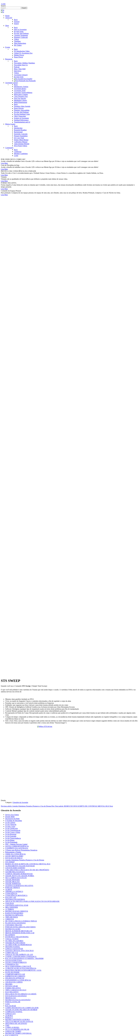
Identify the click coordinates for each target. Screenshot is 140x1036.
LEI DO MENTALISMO (14, 856)
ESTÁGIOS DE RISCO (13, 858)
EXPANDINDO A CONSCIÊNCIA (18, 980)
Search (3, 6)
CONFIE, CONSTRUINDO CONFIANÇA (20, 956)
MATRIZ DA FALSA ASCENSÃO (18, 1000)
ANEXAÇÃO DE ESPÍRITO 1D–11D (19, 954)
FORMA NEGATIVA (13, 988)
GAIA (7, 1004)
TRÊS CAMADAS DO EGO (15, 990)
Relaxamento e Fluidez (13, 852)
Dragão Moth (10, 817)
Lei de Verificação (11, 828)
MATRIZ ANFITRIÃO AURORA (17, 1019)
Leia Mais (4, 163)
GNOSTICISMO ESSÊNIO (15, 868)
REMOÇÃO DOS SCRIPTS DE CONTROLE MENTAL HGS (27, 864)
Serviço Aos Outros (12, 815)
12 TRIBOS (9, 909)
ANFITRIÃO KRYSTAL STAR (16, 905)
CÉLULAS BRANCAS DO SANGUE (19, 1021)
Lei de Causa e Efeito (12, 832)
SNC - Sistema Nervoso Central (16, 844)
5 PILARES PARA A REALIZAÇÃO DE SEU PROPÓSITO (27, 870)
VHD (7, 1025)
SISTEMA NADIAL (12, 947)
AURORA (9, 1016)
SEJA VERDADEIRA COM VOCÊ (18, 966)
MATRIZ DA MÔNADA (14, 915)
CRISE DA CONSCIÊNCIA (15, 854)
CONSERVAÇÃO (11, 964)
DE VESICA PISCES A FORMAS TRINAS (21, 921)
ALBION (8, 889)
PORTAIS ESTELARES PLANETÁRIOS (20, 927)
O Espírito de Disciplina (13, 821)
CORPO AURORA (12, 1027)
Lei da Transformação (12, 830)
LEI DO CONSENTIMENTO (16, 962)
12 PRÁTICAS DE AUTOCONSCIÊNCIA (20, 968)
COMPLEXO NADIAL (13, 1012)
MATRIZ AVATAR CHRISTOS (16, 911)
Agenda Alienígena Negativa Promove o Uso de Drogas (24, 860)
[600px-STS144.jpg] (70, 762)
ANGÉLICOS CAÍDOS (14, 982)
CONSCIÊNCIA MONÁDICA (16, 895)
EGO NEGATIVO (11, 992)
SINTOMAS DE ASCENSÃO (16, 1023)
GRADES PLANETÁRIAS (15, 943)
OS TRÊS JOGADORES (14, 941)
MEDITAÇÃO (10, 998)
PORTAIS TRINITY (12, 887)
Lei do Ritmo (9, 840)
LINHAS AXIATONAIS (14, 949)
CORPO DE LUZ (11, 952)
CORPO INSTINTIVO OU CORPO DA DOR (21, 1008)
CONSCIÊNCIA (11, 893)
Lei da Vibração (10, 824)
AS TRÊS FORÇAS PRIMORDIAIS (18, 945)
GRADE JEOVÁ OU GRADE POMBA (19, 876)
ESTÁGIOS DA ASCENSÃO (16, 996)
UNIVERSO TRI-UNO (13, 925)
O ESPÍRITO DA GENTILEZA (16, 848)
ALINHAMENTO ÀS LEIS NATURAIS (20, 866)
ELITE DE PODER (12, 972)
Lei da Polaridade (11, 842)
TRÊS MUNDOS (11, 917)
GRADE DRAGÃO (12, 882)
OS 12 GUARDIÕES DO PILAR (17, 1029)
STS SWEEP (10, 862)
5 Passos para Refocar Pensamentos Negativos (21, 850)
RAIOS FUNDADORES (14, 913)
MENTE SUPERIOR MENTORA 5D (18, 931)
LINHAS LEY (10, 1014)
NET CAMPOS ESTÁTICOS (16, 878)
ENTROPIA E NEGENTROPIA (17, 937)
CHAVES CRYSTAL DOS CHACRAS (19, 951)
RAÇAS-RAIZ (10, 1006)
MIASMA (8, 984)
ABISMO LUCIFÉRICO (14, 891)
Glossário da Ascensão (20, 802)
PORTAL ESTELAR (12, 1002)
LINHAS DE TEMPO (13, 1031)
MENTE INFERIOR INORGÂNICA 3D (19, 933)
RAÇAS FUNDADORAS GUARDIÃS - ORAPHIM (24, 958)
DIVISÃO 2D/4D (11, 986)
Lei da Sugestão (10, 836)
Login (3, 4)
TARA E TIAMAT (12, 939)
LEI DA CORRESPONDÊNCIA (17, 846)
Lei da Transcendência (13, 838)
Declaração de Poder (12, 819)
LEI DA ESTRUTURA (13, 960)
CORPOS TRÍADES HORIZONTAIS (19, 874)
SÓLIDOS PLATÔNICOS (14, 978)
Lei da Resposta (10, 834)
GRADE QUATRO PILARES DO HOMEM (21, 1010)
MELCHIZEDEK (11, 907)
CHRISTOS (9, 919)
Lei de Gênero (10, 822)
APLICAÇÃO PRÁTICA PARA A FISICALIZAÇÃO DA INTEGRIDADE (32, 901)
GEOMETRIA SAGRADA (15, 872)
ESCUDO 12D (10, 897)
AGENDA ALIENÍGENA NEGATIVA (19, 886)
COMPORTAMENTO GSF (15, 974)
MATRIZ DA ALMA (12, 929)
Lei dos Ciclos (10, 826)
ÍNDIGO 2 (9, 1017)
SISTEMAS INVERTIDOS (15, 899)
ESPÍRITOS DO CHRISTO (15, 976)
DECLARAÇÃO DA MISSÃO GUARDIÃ (20, 994)
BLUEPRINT (10, 935)
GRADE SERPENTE (13, 884)
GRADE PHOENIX (12, 880)
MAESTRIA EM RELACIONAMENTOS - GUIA (23, 970)
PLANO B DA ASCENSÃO (15, 923)
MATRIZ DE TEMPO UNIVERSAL (18, 1033)
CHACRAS (9, 903)
